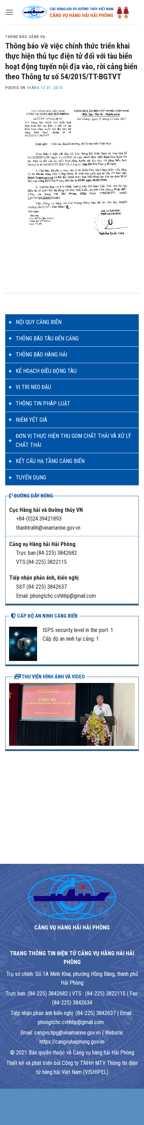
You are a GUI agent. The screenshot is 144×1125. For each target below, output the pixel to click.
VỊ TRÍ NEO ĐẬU (33, 387)
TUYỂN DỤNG (31, 477)
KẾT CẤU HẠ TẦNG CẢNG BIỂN (50, 461)
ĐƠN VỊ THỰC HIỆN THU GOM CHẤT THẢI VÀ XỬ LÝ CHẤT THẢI (73, 440)
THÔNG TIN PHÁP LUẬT (43, 403)
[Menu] (9, 12)
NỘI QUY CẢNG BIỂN (39, 322)
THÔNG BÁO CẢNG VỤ (25, 37)
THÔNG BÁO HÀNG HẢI (41, 354)
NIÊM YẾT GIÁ (31, 420)
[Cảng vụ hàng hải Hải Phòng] (76, 12)
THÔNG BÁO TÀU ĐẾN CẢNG (47, 338)
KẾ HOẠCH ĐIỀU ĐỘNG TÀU (46, 371)
